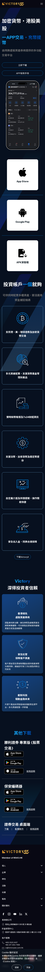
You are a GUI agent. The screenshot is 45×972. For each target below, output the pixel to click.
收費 (4, 892)
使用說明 (30, 771)
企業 (4, 872)
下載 (6, 828)
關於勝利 (6, 905)
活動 (4, 885)
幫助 (4, 898)
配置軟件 (19, 828)
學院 (4, 878)
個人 (4, 865)
